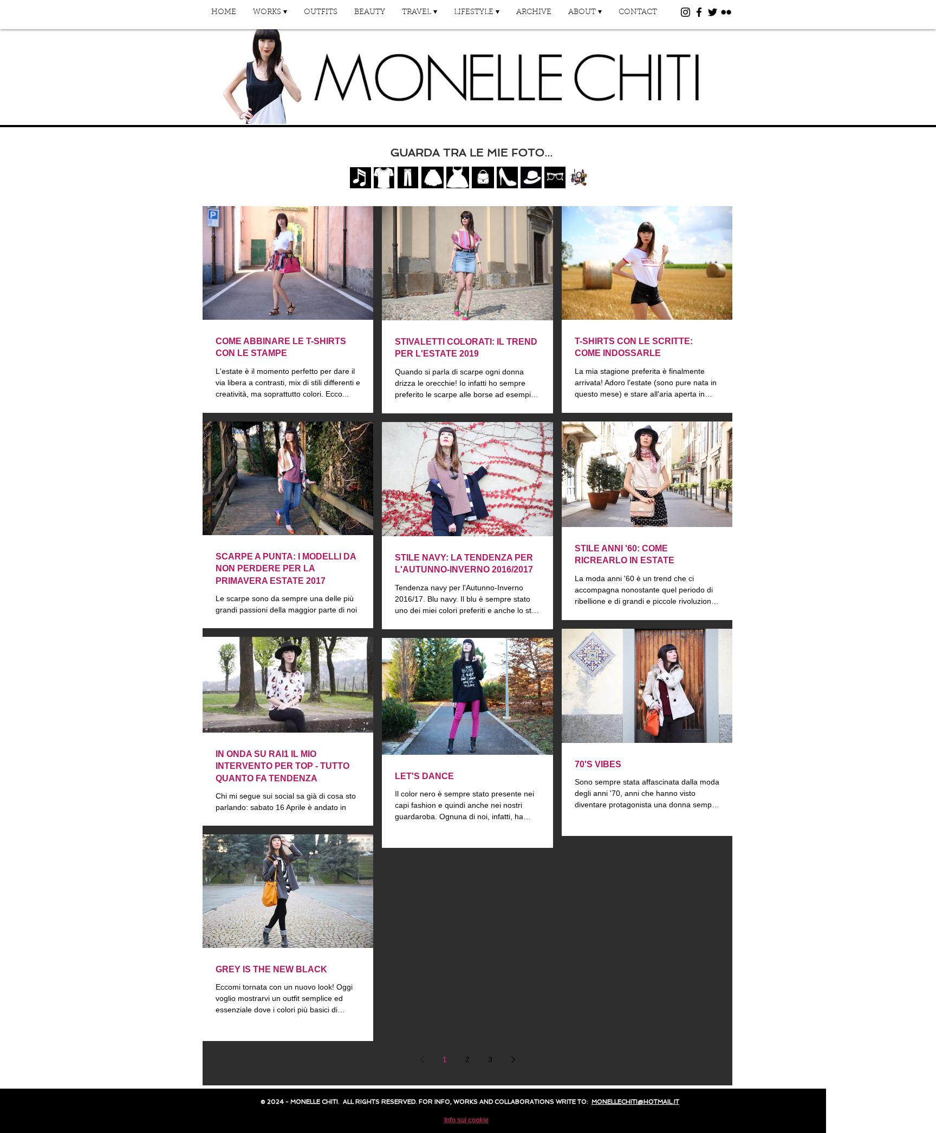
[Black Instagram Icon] (685, 12)
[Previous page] (422, 1059)
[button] (269, 16)
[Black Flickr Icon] (726, 12)
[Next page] (513, 1059)
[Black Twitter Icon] (712, 12)
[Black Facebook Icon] (699, 12)
